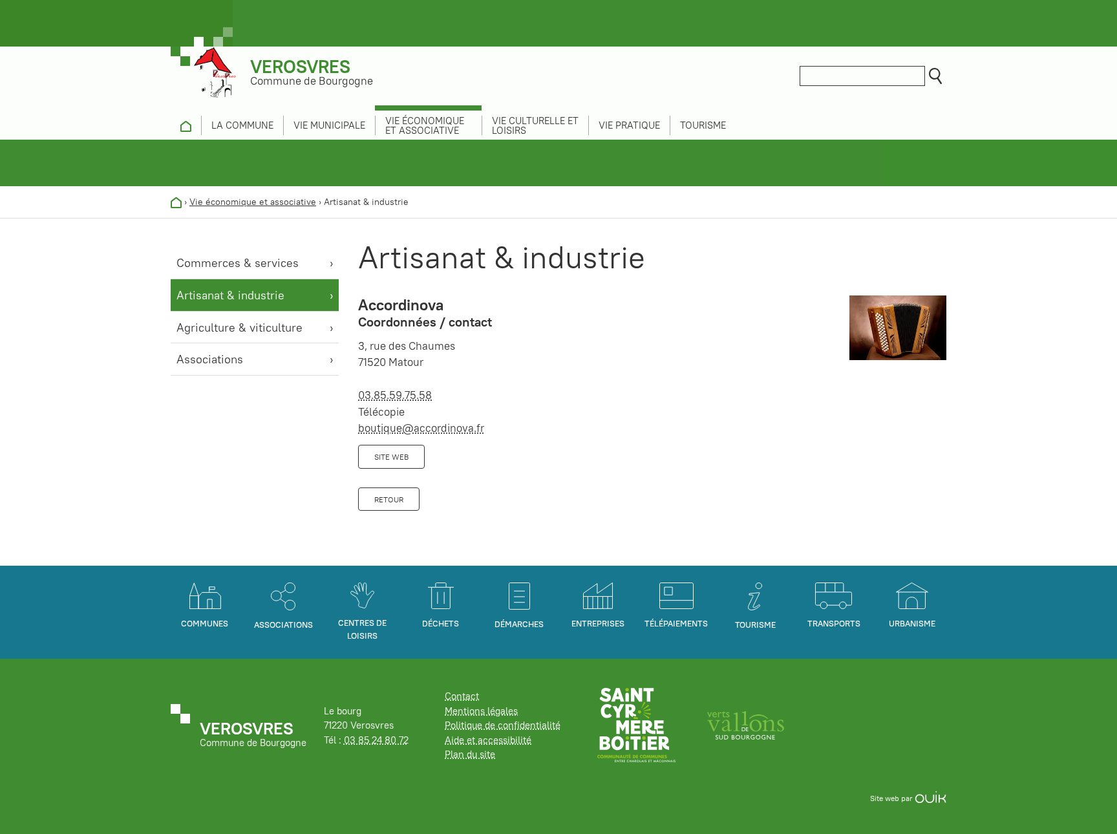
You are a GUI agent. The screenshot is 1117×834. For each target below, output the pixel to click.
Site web (391, 457)
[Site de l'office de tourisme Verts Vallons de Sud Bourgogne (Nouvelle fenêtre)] (746, 724)
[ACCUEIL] (186, 125)
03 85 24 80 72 (376, 740)
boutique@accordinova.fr (421, 428)
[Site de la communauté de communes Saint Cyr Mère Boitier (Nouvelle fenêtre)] (636, 724)
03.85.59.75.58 (395, 395)
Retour (388, 499)
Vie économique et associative (252, 202)
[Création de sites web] (930, 798)
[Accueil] (176, 202)
